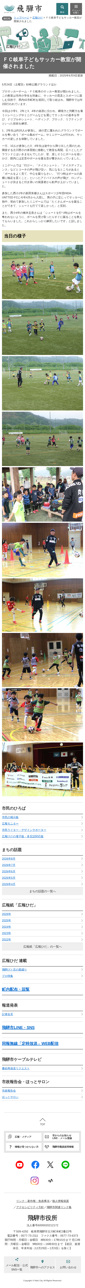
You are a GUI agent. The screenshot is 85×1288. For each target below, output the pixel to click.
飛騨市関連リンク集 (59, 1207)
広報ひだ (37, 17)
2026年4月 (8, 884)
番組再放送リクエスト (16, 1068)
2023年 (6, 933)
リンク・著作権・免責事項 (32, 1201)
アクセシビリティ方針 (30, 1207)
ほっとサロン (10, 1097)
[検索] (62, 9)
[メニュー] (76, 9)
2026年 (6, 914)
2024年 (6, 926)
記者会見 (7, 1014)
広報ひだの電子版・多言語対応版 (22, 836)
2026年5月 (8, 877)
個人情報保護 (60, 1201)
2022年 (6, 939)
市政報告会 (9, 1090)
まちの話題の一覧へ (42, 891)
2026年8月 (8, 858)
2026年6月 (8, 871)
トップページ (21, 17)
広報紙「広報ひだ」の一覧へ (42, 946)
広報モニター (10, 823)
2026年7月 (8, 865)
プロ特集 (7, 976)
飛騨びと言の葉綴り (14, 969)
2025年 (6, 920)
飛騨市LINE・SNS (18, 1027)
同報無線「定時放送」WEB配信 (30, 1043)
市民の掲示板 (10, 817)
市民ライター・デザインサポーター (24, 830)
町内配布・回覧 (16, 989)
